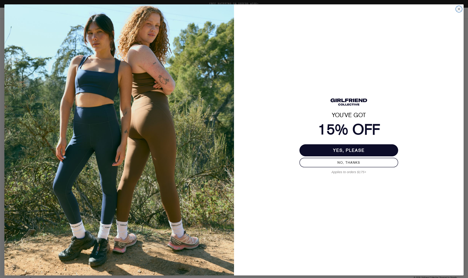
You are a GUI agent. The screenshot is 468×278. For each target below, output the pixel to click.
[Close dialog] (459, 9)
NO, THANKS (348, 162)
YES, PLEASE (349, 150)
